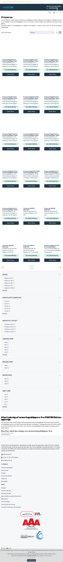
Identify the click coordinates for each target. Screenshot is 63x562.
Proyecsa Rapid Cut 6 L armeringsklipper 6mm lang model (30, 60)
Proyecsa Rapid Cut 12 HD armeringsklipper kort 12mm (31, 171)
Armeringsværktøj (6, 476)
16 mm (7, 311)
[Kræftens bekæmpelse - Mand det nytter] (31, 513)
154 (6, 365)
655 (6, 350)
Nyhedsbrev (4, 499)
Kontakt (3, 488)
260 (6, 383)
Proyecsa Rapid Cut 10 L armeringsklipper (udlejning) (51, 246)
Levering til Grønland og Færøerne (11, 507)
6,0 (6, 402)
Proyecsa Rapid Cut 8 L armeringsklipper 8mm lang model (9, 97)
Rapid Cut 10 (8, 278)
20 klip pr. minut (10, 326)
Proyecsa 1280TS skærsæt (28, 246)
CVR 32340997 (7, 454)
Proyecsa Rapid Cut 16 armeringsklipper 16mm (10, 209)
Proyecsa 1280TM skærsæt (8, 246)
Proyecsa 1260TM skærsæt (29, 209)
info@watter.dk (7, 460)
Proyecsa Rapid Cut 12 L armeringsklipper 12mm (10, 171)
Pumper (3, 473)
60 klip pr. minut (10, 331)
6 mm (7, 301)
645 (6, 347)
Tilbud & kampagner (7, 467)
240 (6, 368)
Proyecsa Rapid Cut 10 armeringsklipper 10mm (51, 97)
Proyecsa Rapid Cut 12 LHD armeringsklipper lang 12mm (51, 171)
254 (6, 381)
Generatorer (4, 470)
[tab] (56, 32)
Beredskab (4, 481)
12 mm (7, 308)
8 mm (7, 303)
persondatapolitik (47, 555)
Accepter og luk (31, 560)
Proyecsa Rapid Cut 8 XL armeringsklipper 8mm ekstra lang (31, 97)
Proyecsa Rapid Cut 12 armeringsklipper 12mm (51, 134)
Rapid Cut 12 (8, 285)
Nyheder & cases (6, 493)
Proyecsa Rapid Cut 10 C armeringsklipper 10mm (31, 134)
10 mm (7, 306)
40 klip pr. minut (10, 329)
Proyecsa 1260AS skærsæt (49, 209)
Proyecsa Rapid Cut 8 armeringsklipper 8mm (51, 60)
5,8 (6, 399)
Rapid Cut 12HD (9, 288)
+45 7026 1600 (53, 8)
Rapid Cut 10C (9, 280)
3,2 (6, 394)
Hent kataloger (5, 501)
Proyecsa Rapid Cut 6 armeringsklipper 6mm (9, 60)
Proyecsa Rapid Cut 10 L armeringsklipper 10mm (10, 134)
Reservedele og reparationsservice (11, 496)
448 (6, 342)
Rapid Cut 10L (9, 283)
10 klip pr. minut (9, 324)
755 (6, 352)
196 (6, 379)
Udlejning (4, 478)
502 (6, 345)
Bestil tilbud (10, 74)
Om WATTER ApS (6, 490)
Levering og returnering (8, 504)
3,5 (6, 397)
